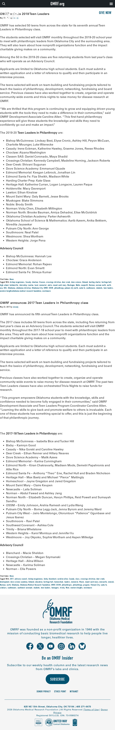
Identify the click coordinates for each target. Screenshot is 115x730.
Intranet (74, 692)
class (77, 579)
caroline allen (62, 579)
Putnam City (95, 585)
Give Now (105, 13)
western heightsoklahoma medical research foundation (20, 291)
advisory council (21, 579)
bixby (46, 579)
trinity (62, 588)
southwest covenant (25, 588)
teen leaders (108, 288)
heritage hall (106, 282)
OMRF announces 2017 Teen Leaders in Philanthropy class (44, 303)
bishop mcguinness (17, 282)
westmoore (46, 291)
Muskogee (71, 285)
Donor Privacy (44, 692)
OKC (5, 288)
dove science (76, 282)
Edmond (85, 282)
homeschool (58, 582)
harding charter (95, 282)
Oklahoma (11, 288)
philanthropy (59, 288)
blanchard (52, 579)
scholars (3, 588)
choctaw (35, 282)
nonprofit (84, 285)
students (99, 288)
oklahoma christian (23, 288)
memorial (42, 285)
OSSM (51, 288)
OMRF (46, 288)
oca (1, 288)
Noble (78, 285)
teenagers (55, 588)
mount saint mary (59, 285)
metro (50, 285)
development (4, 582)
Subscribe (57, 680)
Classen (42, 282)
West (67, 588)
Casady (28, 282)
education (38, 582)
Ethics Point (60, 692)
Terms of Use (91, 709)
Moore (81, 582)
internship (23, 285)
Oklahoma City (37, 288)
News (12, 279)
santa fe (82, 288)
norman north (101, 285)
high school (4, 285)
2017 (11, 579)
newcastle (103, 582)
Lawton (30, 285)
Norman (92, 285)
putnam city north (71, 288)
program (86, 585)
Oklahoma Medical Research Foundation (35, 585)
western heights (77, 588)
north (109, 285)
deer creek (66, 282)
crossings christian (53, 282)
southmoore (90, 288)
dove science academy (18, 582)
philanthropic (67, 585)
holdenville (14, 285)
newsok (111, 582)
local (36, 285)
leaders (67, 582)
